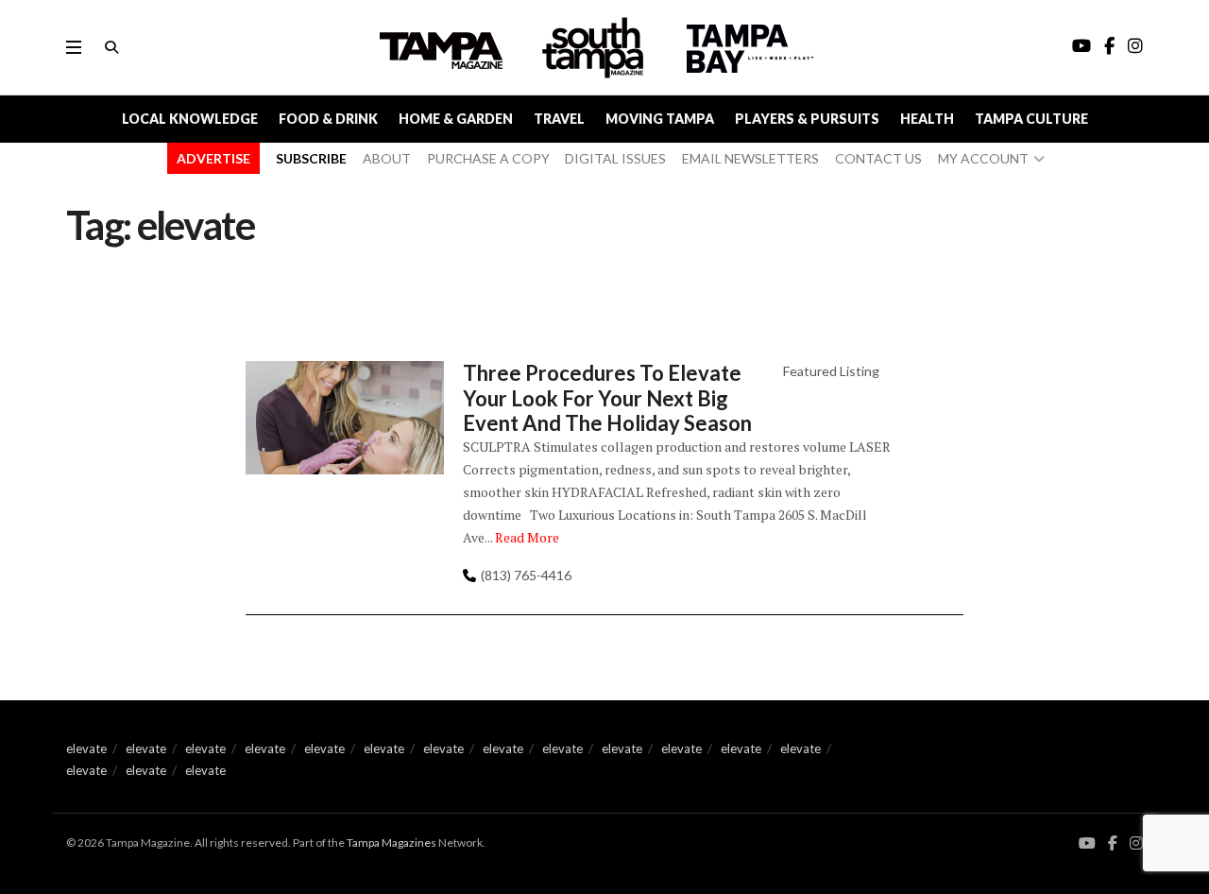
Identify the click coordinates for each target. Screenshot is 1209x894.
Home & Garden (456, 119)
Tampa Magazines (391, 842)
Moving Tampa (659, 119)
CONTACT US (878, 158)
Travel (559, 119)
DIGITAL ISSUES (615, 158)
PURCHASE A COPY (488, 158)
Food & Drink (328, 119)
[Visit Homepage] (595, 47)
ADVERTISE (213, 158)
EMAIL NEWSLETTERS (750, 158)
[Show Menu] (73, 47)
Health (927, 119)
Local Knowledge (190, 119)
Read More (527, 537)
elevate (86, 748)
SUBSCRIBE (311, 158)
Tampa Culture (1031, 119)
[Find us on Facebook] (1112, 843)
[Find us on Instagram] (1136, 843)
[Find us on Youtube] (1087, 843)
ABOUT (387, 158)
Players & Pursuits (807, 119)
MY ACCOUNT (983, 158)
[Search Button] (111, 47)
